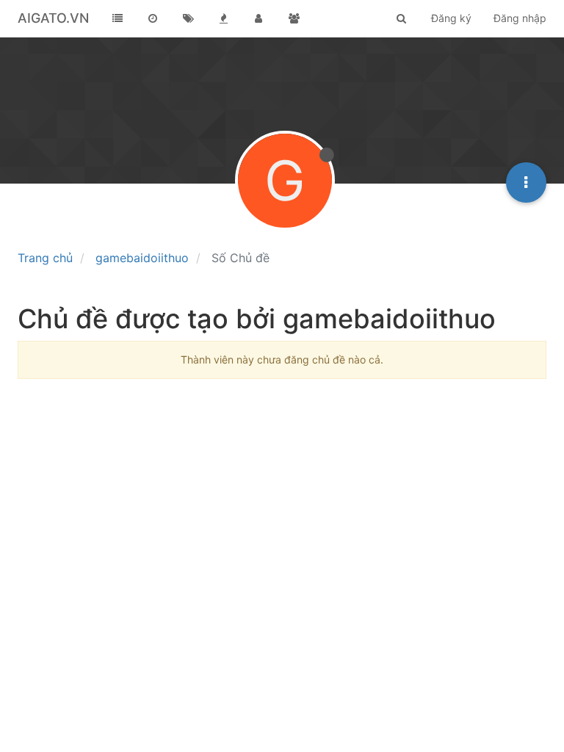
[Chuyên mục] (117, 18)
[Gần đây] (152, 18)
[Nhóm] (293, 18)
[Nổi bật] (223, 18)
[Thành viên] (258, 18)
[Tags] (188, 18)
